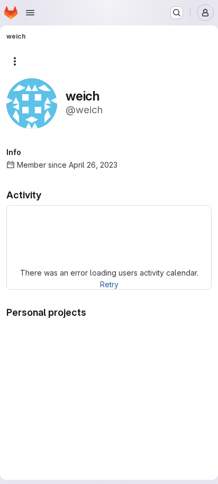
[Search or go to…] (176, 12)
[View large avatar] (31, 102)
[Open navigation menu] (30, 12)
